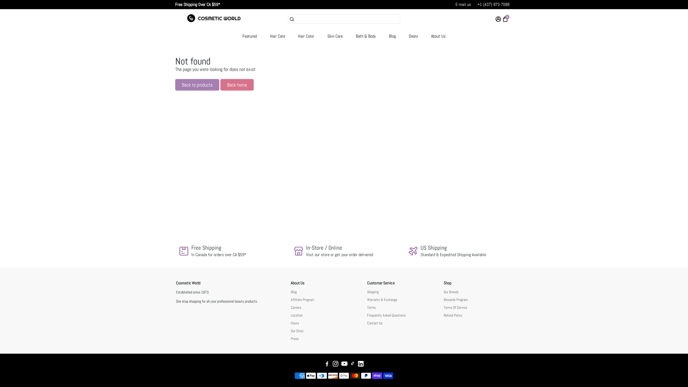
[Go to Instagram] (335, 364)
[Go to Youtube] (344, 364)
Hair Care (277, 36)
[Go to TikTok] (352, 364)
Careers (296, 307)
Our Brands (451, 292)
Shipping (373, 292)
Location (297, 315)
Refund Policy (453, 315)
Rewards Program (456, 300)
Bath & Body (366, 36)
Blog (392, 36)
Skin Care (335, 36)
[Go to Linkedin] (360, 364)
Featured (249, 36)
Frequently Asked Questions (386, 315)
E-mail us (463, 4)
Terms (371, 307)
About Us (438, 36)
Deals (413, 36)
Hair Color (306, 36)
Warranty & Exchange (382, 300)
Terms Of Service (455, 307)
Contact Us (374, 323)
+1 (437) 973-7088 (493, 4)
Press (295, 338)
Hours (295, 323)
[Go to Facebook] (327, 364)
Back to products (197, 85)
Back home (237, 85)
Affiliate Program (302, 300)
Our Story (297, 331)
